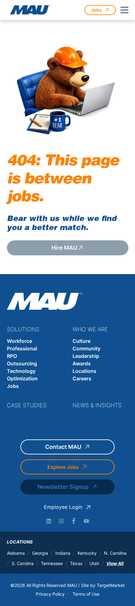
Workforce (19, 341)
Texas (76, 563)
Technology (21, 371)
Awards (82, 363)
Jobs (13, 386)
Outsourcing (22, 363)
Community (86, 348)
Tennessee (52, 563)
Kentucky (87, 553)
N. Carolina (115, 553)
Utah (94, 563)
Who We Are (90, 329)
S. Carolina (23, 563)
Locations (84, 371)
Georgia (40, 553)
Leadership (86, 356)
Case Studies (26, 405)
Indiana (62, 553)
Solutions (23, 329)
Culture (81, 341)
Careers (82, 378)
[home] (29, 10)
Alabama (16, 553)
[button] (124, 10)
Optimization (22, 378)
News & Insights (97, 405)
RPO (12, 356)
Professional (22, 348)
